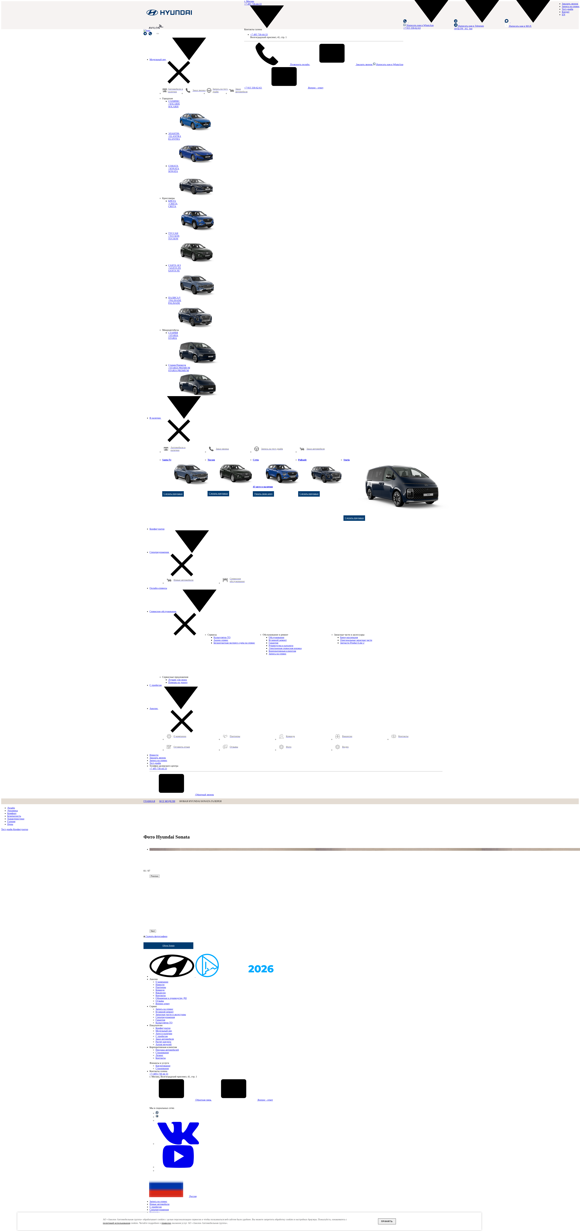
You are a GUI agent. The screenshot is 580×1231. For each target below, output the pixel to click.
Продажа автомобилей (167, 1050)
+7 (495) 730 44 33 (159, 1074)
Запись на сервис (571, 6)
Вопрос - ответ (315, 87)
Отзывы (160, 1001)
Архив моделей (164, 1044)
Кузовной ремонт (165, 1011)
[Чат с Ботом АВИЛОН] (145, 33)
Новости (154, 755)
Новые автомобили (159, 1204)
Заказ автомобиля (165, 1039)
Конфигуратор (157, 529)
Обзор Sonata (168, 945)
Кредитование (163, 1065)
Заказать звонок (364, 64)
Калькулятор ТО (164, 1022)
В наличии (155, 418)
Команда (160, 990)
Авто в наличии (164, 1033)
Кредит (565, 12)
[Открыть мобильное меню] (157, 33)
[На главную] (169, 15)
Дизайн (11, 808)
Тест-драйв (567, 9)
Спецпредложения (159, 552)
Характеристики (15, 818)
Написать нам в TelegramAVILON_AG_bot (469, 27)
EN (563, 14)
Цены (10, 824)
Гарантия (160, 1020)
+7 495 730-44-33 (259, 34)
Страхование (162, 1052)
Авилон (154, 708)
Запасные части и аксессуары (171, 1014)
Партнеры (161, 987)
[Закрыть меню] (178, 82)
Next (153, 931)
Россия (193, 1196)
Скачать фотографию (156, 936)
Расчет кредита (163, 1041)
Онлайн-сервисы (158, 588)
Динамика (12, 810)
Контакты (161, 995)
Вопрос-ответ (163, 1003)
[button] (428, 22)
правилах (166, 1223)
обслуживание (163, 611)
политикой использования (116, 1223)
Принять (387, 1221)
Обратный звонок (204, 794)
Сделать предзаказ (173, 494)
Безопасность (14, 816)
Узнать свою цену (263, 494)
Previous (154, 876)
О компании (162, 982)
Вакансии (161, 992)
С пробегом (156, 685)
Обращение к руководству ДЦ (171, 998)
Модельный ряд (158, 59)
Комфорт (11, 813)
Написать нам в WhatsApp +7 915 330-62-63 (418, 26)
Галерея (11, 821)
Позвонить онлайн (300, 64)
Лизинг (159, 1055)
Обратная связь (203, 1100)
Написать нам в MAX (520, 26)
